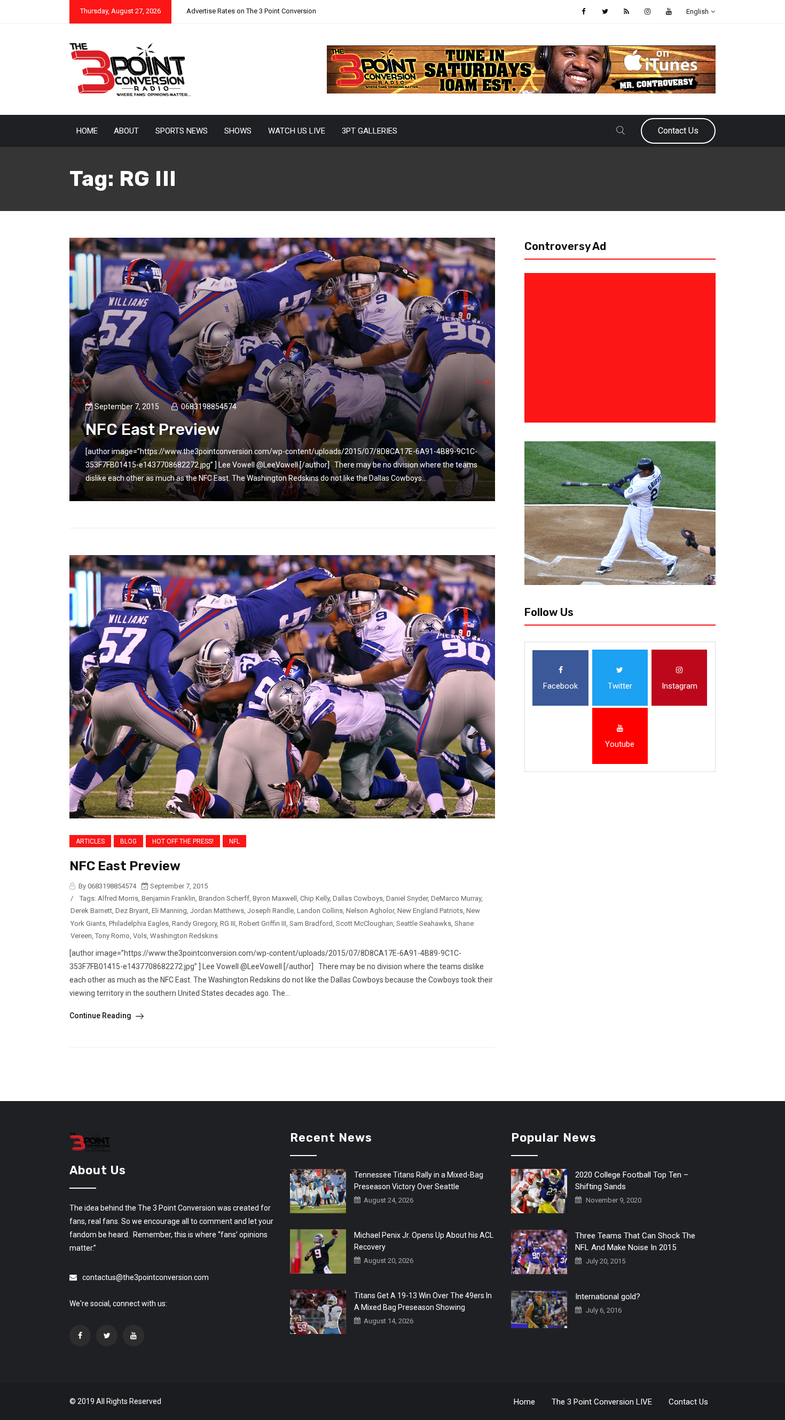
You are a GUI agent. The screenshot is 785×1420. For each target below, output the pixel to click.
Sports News (181, 131)
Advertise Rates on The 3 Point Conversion (251, 11)
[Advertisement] (622, 348)
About (126, 131)
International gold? (607, 1296)
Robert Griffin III (262, 923)
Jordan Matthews (217, 911)
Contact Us (678, 131)
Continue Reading (101, 1015)
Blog (128, 841)
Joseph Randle (270, 911)
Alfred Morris (118, 898)
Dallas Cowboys (358, 898)
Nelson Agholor (370, 911)
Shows (238, 131)
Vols (140, 936)
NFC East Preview (152, 429)
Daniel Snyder (407, 898)
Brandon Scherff (224, 898)
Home (87, 131)
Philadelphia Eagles (139, 923)
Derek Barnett (91, 911)
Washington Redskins (184, 936)
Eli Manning (169, 911)
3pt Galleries (369, 131)
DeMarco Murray (456, 898)
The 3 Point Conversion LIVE (602, 1402)
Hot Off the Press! (183, 841)
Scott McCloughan (364, 923)
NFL (234, 841)
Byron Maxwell (275, 898)
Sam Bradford (311, 923)
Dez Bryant (131, 911)
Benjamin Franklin (168, 898)
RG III (228, 923)
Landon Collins (320, 911)
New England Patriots (430, 911)
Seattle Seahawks (423, 923)
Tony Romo (112, 936)
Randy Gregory (194, 923)
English (697, 11)
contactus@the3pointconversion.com (145, 1277)
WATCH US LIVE (296, 131)
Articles (90, 841)
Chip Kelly (314, 898)
